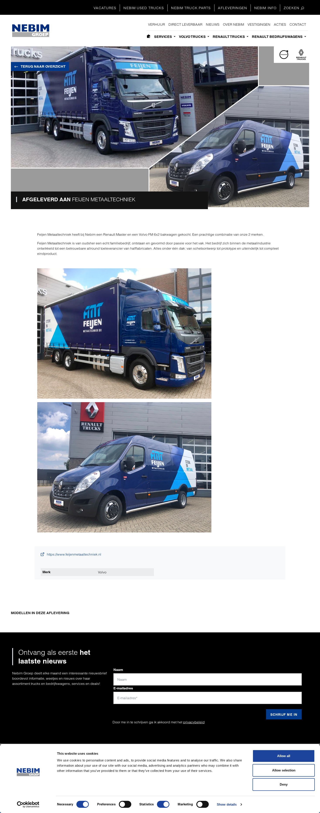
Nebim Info (265, 8)
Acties (280, 24)
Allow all (283, 756)
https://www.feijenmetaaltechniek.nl (73, 554)
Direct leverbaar (185, 24)
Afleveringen (232, 8)
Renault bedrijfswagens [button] (277, 37)
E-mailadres (123, 688)
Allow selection (283, 770)
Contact (298, 24)
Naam (118, 670)
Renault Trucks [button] (229, 37)
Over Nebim (233, 24)
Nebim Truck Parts (191, 8)
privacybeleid (194, 722)
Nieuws (212, 24)
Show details (227, 804)
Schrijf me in (283, 714)
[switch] (125, 804)
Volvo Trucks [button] (193, 37)
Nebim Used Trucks (143, 8)
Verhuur (156, 24)
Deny (284, 784)
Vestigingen (259, 24)
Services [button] (163, 37)
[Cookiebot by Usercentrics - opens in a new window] (28, 804)
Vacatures (105, 8)
